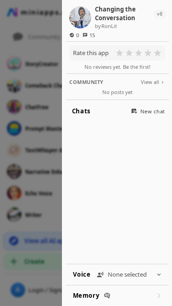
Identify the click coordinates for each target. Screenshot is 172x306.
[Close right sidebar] (53, 153)
